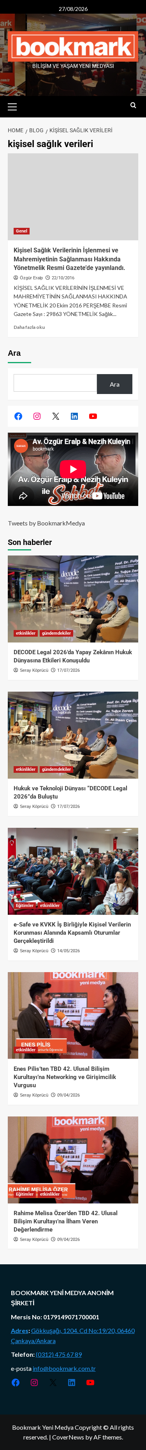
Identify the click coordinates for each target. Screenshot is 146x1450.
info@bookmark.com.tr (64, 1368)
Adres (19, 1330)
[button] (15, 105)
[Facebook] (18, 416)
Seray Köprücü (34, 670)
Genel (21, 231)
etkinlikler (25, 633)
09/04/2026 (68, 1095)
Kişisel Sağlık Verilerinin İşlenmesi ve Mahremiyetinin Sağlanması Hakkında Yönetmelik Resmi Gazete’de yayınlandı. (69, 259)
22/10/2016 (63, 277)
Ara (14, 353)
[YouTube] (93, 416)
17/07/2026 (68, 670)
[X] (55, 416)
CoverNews (68, 1437)
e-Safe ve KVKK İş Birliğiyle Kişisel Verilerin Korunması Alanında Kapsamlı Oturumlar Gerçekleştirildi (72, 932)
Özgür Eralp (31, 277)
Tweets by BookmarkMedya (46, 523)
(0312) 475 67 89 (59, 1354)
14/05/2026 (68, 950)
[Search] (133, 105)
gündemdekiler (56, 633)
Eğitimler (24, 905)
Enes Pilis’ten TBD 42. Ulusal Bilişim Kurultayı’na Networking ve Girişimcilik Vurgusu (65, 1077)
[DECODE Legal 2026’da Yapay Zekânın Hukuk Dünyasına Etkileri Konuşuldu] (73, 599)
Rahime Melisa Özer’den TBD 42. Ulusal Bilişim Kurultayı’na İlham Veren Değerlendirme (66, 1221)
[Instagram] (37, 416)
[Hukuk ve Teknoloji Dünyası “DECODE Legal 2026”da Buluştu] (73, 735)
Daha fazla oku (29, 327)
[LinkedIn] (74, 416)
